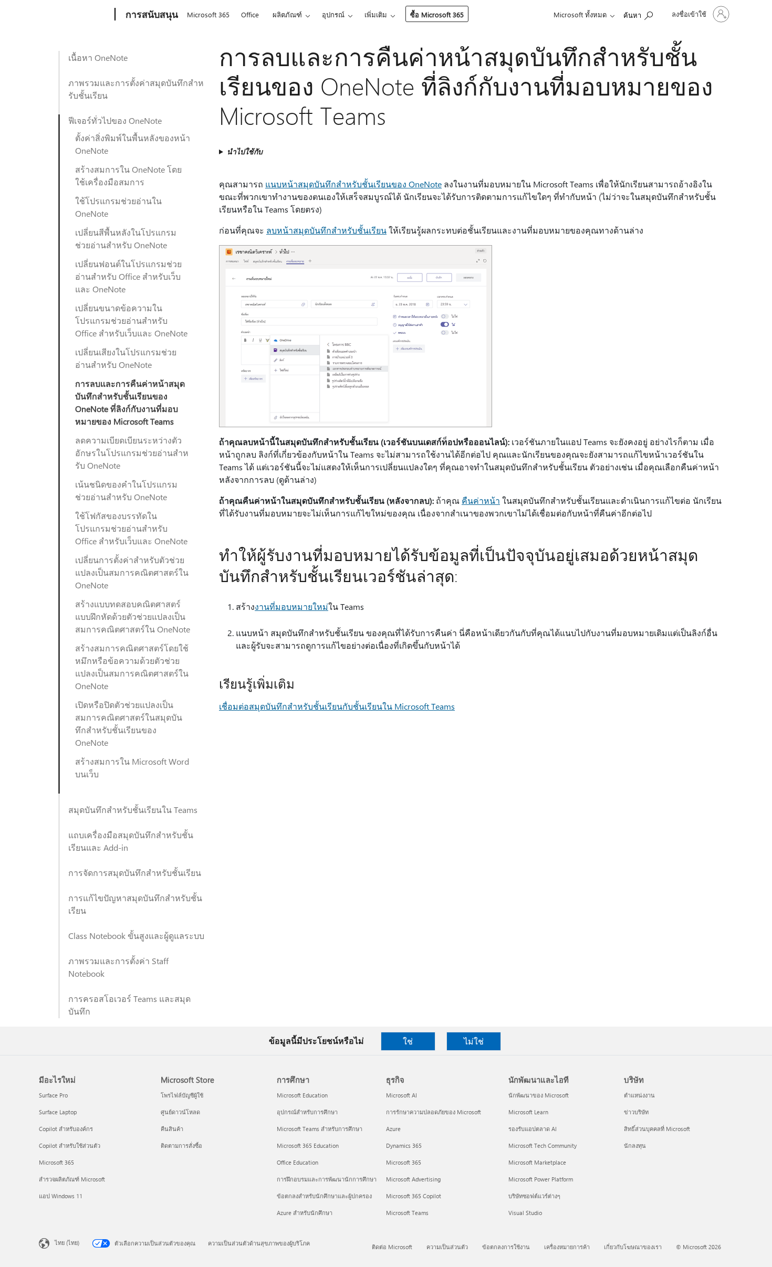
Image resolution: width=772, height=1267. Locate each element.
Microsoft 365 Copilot (413, 1196)
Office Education (297, 1162)
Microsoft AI (401, 1095)
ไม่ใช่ (474, 1041)
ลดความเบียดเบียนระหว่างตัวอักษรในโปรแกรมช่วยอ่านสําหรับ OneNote (132, 453)
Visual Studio (525, 1213)
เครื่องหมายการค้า (567, 1247)
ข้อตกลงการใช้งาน (506, 1247)
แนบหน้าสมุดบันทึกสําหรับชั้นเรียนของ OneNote (353, 183)
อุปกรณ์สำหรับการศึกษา (307, 1112)
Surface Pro (53, 1095)
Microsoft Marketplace (537, 1162)
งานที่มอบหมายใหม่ (291, 606)
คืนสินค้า (172, 1129)
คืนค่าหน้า (481, 500)
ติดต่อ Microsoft (392, 1247)
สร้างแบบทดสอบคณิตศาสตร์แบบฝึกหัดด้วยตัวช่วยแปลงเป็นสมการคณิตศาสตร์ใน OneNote (132, 616)
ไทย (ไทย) (67, 1243)
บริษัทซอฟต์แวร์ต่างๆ (534, 1196)
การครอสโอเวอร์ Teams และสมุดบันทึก (129, 1005)
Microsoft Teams (407, 1213)
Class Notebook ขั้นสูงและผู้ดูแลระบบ (136, 935)
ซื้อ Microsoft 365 (437, 14)
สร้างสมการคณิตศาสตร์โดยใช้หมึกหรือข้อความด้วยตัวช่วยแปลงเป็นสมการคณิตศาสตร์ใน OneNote (132, 666)
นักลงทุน (635, 1145)
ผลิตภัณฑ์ (287, 14)
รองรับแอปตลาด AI (532, 1129)
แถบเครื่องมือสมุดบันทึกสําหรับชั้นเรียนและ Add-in (130, 841)
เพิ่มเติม (375, 14)
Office (250, 14)
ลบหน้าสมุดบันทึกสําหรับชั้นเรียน (326, 230)
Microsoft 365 (208, 14)
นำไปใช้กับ (245, 151)
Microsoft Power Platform (540, 1179)
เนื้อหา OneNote (98, 57)
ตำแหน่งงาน (639, 1095)
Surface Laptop (58, 1112)
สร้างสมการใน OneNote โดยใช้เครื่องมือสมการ (128, 175)
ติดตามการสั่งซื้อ (181, 1145)
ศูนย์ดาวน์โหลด (180, 1112)
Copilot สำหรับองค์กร (66, 1129)
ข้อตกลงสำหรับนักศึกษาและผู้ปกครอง (324, 1196)
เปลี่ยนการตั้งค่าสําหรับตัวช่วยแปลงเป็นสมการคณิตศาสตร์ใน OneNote (132, 572)
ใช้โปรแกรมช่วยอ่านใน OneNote (118, 207)
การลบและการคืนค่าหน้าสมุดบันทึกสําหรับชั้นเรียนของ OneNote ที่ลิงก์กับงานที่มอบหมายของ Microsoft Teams (130, 402)
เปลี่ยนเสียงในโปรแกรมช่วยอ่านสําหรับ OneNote (125, 358)
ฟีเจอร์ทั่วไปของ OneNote (115, 120)
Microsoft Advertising (413, 1179)
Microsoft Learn (528, 1112)
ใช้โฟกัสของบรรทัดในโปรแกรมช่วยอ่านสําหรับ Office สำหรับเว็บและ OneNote (131, 528)
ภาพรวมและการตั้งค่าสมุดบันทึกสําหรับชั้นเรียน (136, 89)
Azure (393, 1129)
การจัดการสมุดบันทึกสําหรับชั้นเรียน (134, 872)
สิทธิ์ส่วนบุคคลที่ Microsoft (657, 1129)
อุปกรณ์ (333, 14)
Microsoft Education (302, 1095)
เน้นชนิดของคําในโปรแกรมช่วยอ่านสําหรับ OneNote (126, 490)
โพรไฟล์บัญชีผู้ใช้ (182, 1095)
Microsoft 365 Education (308, 1145)
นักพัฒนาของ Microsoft (538, 1095)
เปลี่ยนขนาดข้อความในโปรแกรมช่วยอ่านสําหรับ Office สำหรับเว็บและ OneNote (131, 320)
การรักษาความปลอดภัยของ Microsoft (433, 1112)
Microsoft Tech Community (542, 1145)
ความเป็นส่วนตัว (447, 1247)
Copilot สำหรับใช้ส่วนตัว (69, 1145)
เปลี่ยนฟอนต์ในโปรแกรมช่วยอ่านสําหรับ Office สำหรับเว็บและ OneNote (128, 276)
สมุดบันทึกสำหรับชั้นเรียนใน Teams (132, 809)
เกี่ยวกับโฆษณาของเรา (633, 1247)
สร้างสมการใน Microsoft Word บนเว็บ (132, 767)
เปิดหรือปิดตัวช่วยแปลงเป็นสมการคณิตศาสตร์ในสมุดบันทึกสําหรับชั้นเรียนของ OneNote (128, 723)
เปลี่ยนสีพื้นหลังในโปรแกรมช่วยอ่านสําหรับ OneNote (125, 238)
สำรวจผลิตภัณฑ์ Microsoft (72, 1179)
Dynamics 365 (404, 1145)
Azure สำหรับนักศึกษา (304, 1213)
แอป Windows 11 (60, 1196)
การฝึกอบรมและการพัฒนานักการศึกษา (327, 1179)
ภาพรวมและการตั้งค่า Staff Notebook (118, 967)
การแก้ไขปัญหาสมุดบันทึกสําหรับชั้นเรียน (135, 904)
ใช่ (408, 1041)
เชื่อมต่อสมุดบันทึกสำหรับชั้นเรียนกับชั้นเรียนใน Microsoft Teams (337, 706)
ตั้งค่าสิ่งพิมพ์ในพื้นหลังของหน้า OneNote (132, 144)
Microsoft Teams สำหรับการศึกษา (319, 1129)
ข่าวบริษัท (636, 1112)
